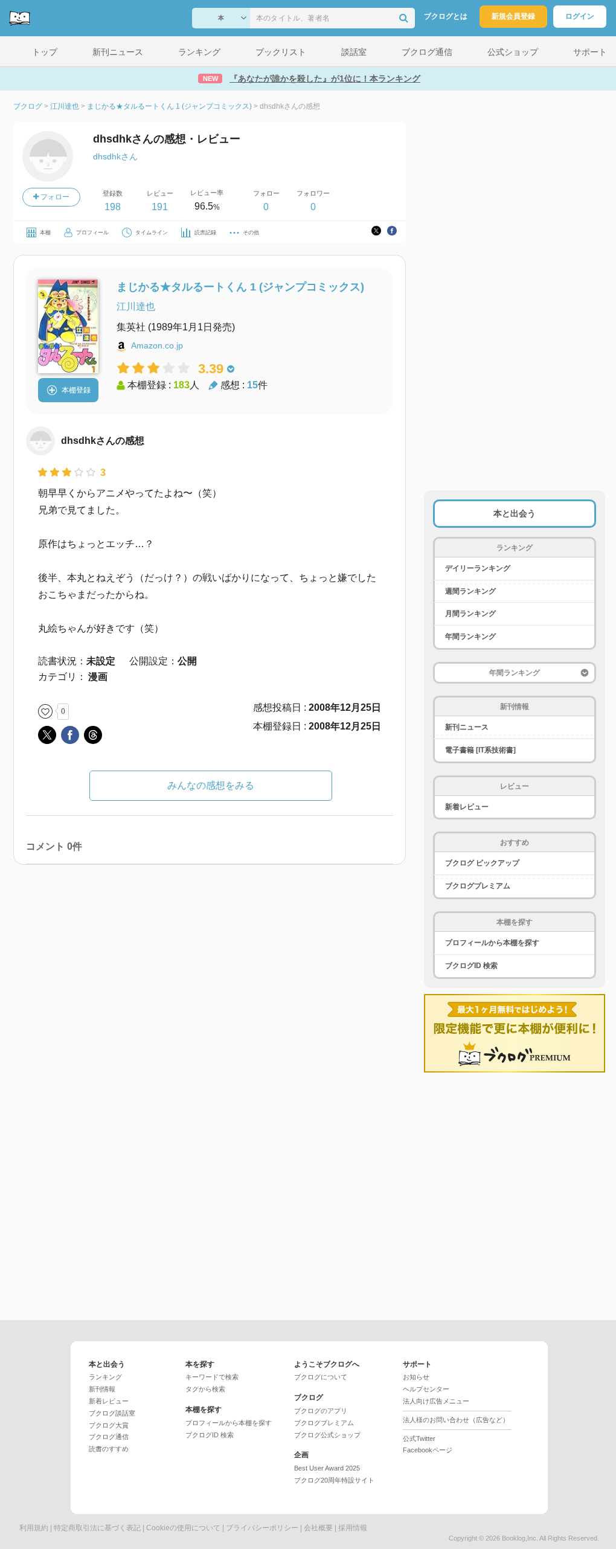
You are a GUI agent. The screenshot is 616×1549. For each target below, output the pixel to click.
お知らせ (416, 1377)
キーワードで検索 (212, 1377)
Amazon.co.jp (157, 345)
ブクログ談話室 (112, 1413)
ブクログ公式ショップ (327, 1434)
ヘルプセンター (426, 1389)
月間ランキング (470, 613)
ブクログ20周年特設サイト (334, 1480)
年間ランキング (470, 636)
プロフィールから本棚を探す (492, 942)
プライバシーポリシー (262, 1528)
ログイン (579, 16)
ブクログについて (320, 1377)
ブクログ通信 (109, 1436)
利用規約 (33, 1528)
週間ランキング (470, 591)
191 (160, 207)
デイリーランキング (477, 568)
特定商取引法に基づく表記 (97, 1528)
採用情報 (352, 1528)
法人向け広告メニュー (436, 1401)
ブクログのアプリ (320, 1410)
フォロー (54, 197)
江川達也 (136, 306)
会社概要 (318, 1528)
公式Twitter (419, 1438)
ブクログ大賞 (109, 1425)
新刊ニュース (467, 727)
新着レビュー (467, 807)
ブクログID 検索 (471, 965)
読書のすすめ (109, 1448)
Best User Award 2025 (327, 1468)
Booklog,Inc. (520, 1538)
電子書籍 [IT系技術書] (480, 750)
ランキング (105, 1377)
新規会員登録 (513, 16)
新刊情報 (102, 1389)
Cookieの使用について (183, 1528)
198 (112, 207)
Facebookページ (427, 1450)
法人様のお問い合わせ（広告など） (456, 1419)
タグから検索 (205, 1389)
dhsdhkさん (115, 156)
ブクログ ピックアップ (482, 863)
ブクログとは (445, 16)
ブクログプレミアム (477, 886)
